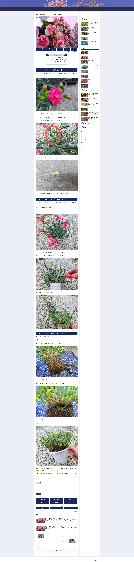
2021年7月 (83, 142)
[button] (98, 15)
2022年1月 (83, 134)
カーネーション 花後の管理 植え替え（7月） (57, 61)
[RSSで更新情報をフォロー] (71, 508)
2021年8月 (83, 139)
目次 (55, 55)
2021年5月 (83, 147)
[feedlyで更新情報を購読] (56, 508)
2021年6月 (83, 145)
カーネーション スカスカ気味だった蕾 (55, 57)
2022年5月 (83, 131)
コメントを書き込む (56, 550)
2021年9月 (83, 136)
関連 (50, 62)
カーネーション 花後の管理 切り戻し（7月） (57, 59)
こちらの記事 (46, 473)
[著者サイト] (42, 508)
